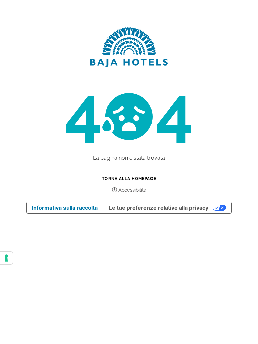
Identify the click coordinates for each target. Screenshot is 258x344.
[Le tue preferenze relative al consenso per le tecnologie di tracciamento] (6, 258)
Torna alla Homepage (129, 178)
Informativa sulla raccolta (65, 207)
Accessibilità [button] (132, 190)
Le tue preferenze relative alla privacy (158, 207)
